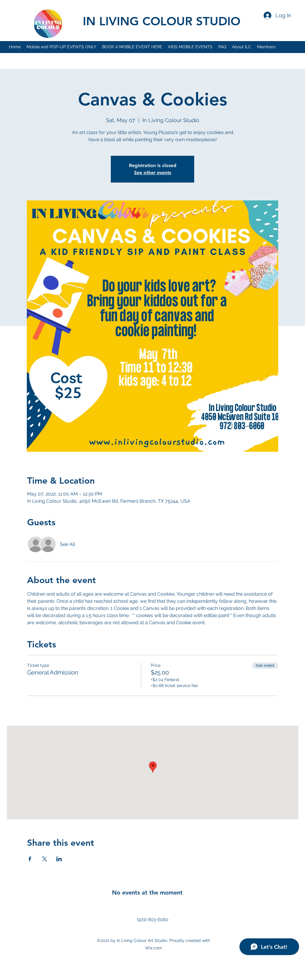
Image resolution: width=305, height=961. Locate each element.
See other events (152, 172)
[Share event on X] (44, 858)
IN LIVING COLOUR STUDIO (161, 21)
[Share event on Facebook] (30, 858)
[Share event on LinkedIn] (59, 858)
